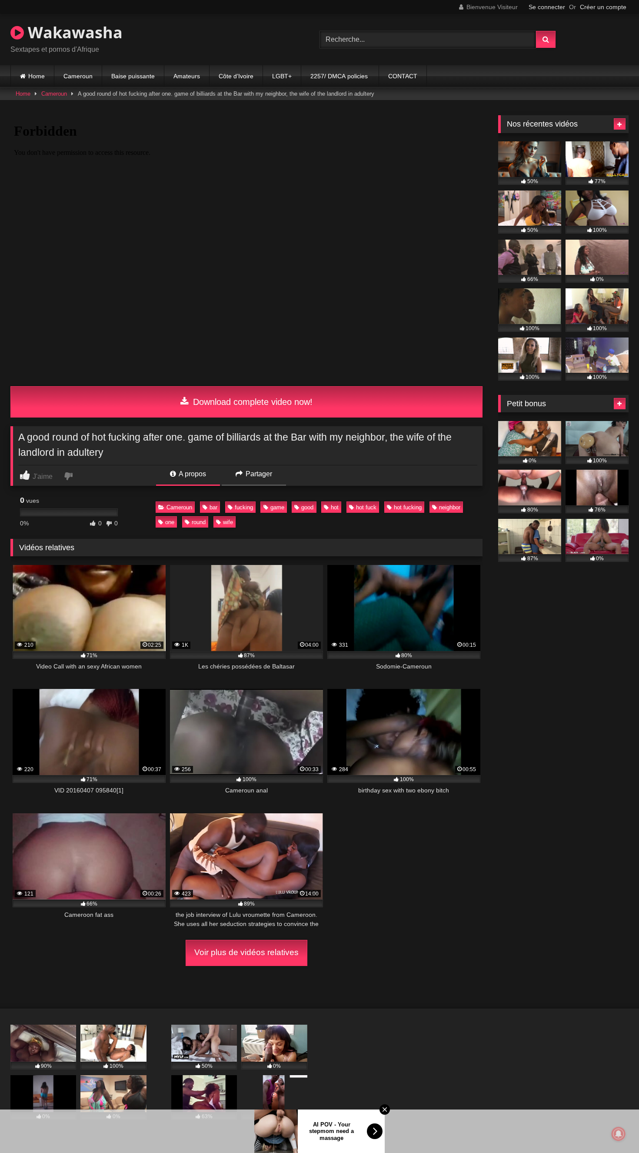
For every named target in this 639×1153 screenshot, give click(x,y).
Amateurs (186, 76)
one (169, 522)
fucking (244, 507)
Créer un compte (603, 6)
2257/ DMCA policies (339, 76)
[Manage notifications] (619, 1134)
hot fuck (366, 507)
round (199, 522)
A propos (191, 474)
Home (36, 76)
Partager (258, 474)
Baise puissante (133, 76)
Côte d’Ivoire (236, 76)
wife (228, 522)
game (277, 507)
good (307, 507)
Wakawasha (73, 32)
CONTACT (402, 76)
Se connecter (547, 6)
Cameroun (78, 76)
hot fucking (408, 507)
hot (335, 507)
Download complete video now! (251, 402)
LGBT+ (282, 76)
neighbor (449, 507)
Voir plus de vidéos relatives (246, 952)
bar (213, 507)
